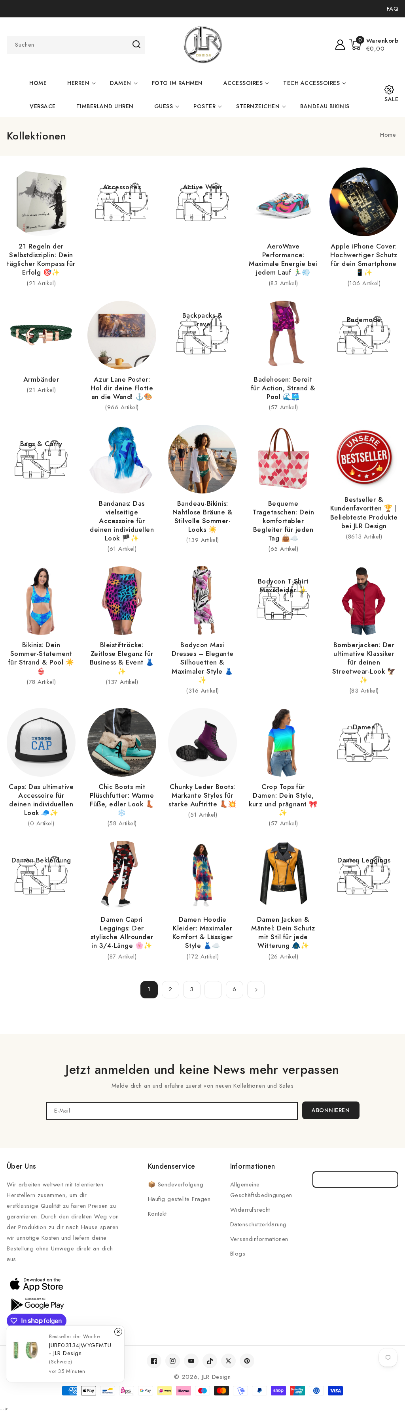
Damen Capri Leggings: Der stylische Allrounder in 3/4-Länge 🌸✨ (122, 932)
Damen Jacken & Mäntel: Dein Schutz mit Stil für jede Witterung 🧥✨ (283, 932)
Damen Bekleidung (41, 860)
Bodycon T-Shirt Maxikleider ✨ (283, 585)
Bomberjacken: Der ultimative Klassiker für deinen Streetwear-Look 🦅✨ (364, 662)
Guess (163, 106)
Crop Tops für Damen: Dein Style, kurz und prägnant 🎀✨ (283, 799)
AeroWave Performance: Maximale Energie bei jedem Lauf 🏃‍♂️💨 (283, 259)
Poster (204, 106)
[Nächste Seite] (256, 989)
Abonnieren (331, 1110)
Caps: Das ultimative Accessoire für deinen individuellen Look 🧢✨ (41, 799)
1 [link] (149, 989)
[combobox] (76, 45)
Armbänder (41, 379)
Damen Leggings (363, 860)
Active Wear (203, 187)
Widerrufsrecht (250, 1209)
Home (388, 134)
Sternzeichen (258, 106)
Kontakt (157, 1213)
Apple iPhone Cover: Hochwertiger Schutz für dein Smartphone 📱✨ (363, 259)
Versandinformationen (259, 1239)
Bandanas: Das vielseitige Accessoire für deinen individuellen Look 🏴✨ (122, 520)
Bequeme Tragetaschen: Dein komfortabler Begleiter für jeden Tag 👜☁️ (283, 520)
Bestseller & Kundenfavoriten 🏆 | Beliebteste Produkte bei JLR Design (364, 512)
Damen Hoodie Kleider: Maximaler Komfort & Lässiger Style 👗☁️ (202, 932)
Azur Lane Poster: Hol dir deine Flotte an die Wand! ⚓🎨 (122, 388)
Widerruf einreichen (355, 1179)
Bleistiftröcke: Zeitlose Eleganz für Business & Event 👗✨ (122, 657)
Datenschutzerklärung (258, 1224)
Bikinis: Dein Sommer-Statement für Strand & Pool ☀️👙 (41, 657)
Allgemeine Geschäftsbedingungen (261, 1189)
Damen (120, 83)
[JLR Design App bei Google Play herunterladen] (36, 1304)
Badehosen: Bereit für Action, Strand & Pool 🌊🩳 (283, 388)
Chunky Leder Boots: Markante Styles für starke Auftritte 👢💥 (202, 795)
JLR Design (216, 1377)
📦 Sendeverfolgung (176, 1184)
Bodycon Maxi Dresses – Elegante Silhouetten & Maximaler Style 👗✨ (203, 662)
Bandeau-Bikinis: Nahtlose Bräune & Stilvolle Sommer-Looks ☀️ (202, 516)
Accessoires (243, 83)
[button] (374, 44)
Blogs (238, 1253)
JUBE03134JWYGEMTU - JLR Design (80, 1349)
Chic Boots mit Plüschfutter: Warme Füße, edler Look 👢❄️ (122, 799)
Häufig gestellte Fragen (179, 1199)
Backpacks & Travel (202, 319)
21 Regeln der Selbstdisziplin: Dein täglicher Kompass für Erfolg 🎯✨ (41, 259)
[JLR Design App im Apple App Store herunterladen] (36, 1284)
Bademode (364, 319)
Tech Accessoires (311, 83)
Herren (78, 83)
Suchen (136, 44)
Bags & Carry (41, 443)
